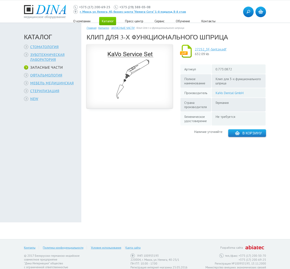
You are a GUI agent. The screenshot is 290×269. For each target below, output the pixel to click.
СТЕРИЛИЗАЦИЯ (44, 90)
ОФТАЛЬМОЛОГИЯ (46, 75)
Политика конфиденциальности (63, 247)
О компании (81, 21)
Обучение (183, 21)
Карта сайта (133, 247)
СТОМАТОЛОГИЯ (44, 46)
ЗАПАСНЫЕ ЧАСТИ (46, 67)
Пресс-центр (134, 21)
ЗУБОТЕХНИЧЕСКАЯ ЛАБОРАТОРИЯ (47, 57)
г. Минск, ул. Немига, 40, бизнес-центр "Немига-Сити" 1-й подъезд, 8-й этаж (133, 12)
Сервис (160, 21)
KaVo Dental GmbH (229, 93)
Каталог (103, 27)
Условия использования (106, 247)
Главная (91, 27)
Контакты (208, 21)
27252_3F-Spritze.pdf (211, 49)
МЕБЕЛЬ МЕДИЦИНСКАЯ (52, 83)
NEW (34, 98)
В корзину (252, 133)
